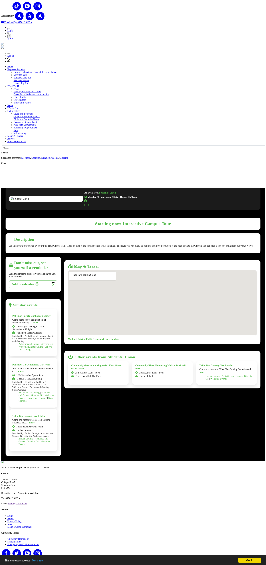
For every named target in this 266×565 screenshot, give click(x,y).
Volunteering (20, 133)
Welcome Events (26, 346)
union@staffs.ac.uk (17, 503)
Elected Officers (21, 80)
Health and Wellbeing (29, 392)
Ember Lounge (25, 438)
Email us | (9, 22)
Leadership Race (22, 83)
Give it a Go (47, 344)
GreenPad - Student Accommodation (31, 94)
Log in (10, 55)
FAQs (16, 88)
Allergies (63, 158)
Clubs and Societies (23, 113)
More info (37, 560)
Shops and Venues (22, 102)
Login (10, 30)
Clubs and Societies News (26, 119)
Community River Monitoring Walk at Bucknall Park (160, 367)
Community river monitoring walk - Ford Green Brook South (96, 367)
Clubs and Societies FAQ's (27, 116)
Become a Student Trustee (26, 122)
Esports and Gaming (37, 398)
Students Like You (22, 77)
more (35, 322)
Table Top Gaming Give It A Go (28, 416)
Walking (72, 339)
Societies (35, 158)
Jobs (16, 130)
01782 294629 (24, 22)
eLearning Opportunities (25, 127)
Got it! (249, 560)
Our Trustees (20, 100)
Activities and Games (28, 344)
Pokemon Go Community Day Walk (31, 364)
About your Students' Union (27, 91)
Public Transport (95, 339)
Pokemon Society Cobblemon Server (31, 316)
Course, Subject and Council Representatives (35, 72)
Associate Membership (25, 125)
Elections (25, 158)
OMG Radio (20, 97)
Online (39, 346)
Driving (81, 339)
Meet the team (20, 75)
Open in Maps (112, 339)
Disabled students (49, 158)
